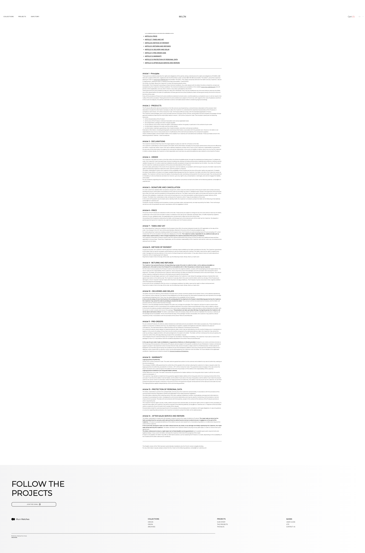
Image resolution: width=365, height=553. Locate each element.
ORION (150, 524)
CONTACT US (290, 527)
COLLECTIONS (9, 16)
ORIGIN (150, 522)
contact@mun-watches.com (151, 200)
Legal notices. (14, 537)
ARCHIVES (151, 527)
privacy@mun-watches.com (197, 404)
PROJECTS (22, 16)
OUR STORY (35, 16)
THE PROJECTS (222, 524)
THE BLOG (220, 527)
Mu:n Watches (22, 519)
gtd (287, 524)
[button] (351, 17)
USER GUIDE (290, 522)
